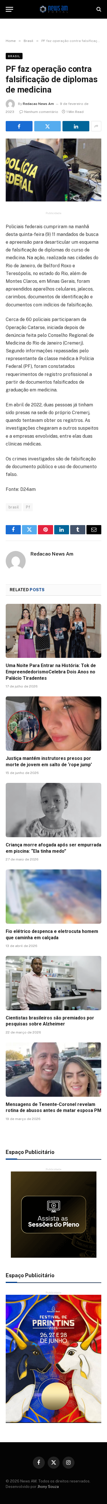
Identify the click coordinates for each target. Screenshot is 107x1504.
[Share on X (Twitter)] (47, 126)
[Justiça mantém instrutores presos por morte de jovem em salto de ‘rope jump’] (53, 723)
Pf (28, 507)
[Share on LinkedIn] (75, 126)
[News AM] (53, 9)
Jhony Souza (48, 1486)
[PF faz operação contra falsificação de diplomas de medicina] (53, 170)
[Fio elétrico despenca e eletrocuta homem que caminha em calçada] (53, 896)
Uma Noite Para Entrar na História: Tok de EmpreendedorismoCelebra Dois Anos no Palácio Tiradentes (51, 672)
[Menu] (9, 9)
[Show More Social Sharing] (96, 126)
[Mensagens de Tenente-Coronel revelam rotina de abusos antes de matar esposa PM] (53, 1069)
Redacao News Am (38, 104)
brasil (14, 507)
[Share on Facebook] (19, 126)
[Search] (98, 9)
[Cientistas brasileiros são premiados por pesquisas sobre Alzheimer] (53, 983)
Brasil (14, 56)
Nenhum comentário (41, 112)
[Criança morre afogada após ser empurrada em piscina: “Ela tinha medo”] (53, 810)
